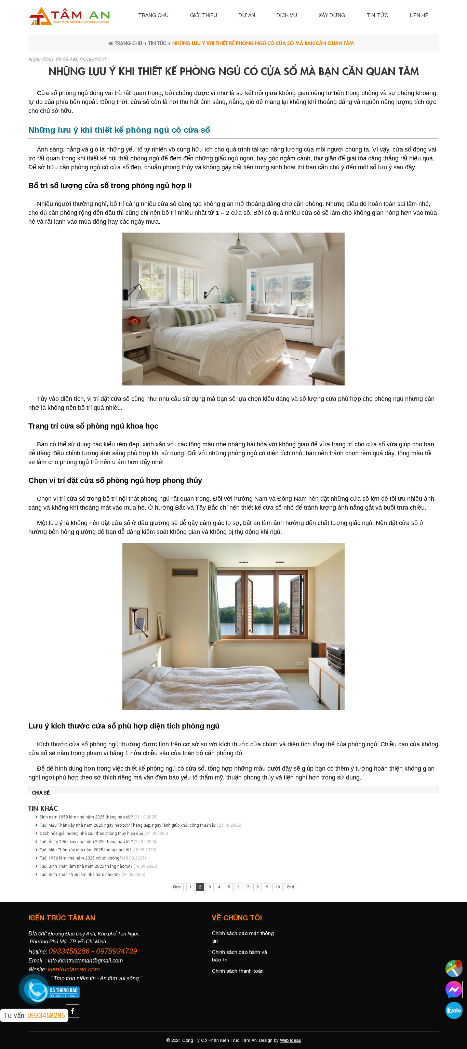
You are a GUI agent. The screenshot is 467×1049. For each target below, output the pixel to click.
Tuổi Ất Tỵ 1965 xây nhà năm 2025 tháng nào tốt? (86, 841)
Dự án (247, 15)
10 (278, 887)
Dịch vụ (287, 15)
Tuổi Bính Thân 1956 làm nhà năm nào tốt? (80, 874)
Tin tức (377, 15)
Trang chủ (153, 15)
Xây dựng (332, 15)
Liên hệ (419, 15)
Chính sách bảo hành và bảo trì (239, 956)
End (290, 887)
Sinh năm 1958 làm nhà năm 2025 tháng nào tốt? (86, 817)
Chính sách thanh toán (238, 971)
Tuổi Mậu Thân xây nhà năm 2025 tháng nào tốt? (85, 850)
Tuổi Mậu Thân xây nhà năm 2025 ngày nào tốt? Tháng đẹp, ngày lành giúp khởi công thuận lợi (128, 825)
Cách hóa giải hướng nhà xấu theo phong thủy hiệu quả (91, 833)
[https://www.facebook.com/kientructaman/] (71, 1010)
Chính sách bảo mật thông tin (243, 937)
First (177, 887)
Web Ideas (290, 1040)
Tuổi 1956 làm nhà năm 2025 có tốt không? (80, 858)
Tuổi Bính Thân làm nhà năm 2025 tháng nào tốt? (86, 866)
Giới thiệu (203, 15)
